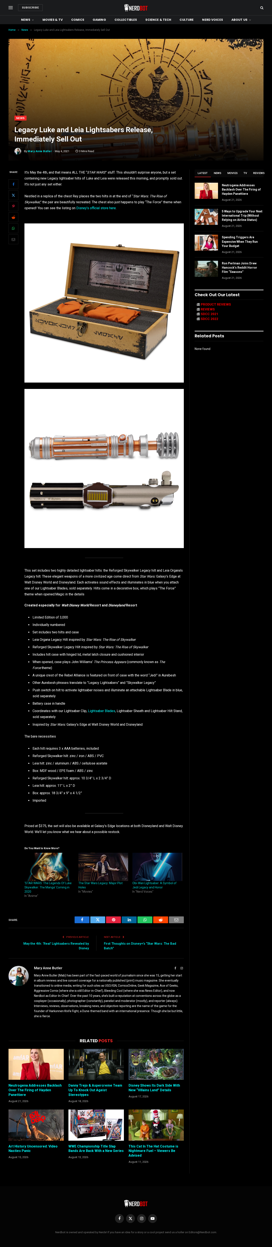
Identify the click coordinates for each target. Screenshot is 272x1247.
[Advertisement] (136, 84)
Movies (232, 173)
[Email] (13, 239)
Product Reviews (216, 304)
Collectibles (126, 20)
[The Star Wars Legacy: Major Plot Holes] (103, 867)
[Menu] (10, 8)
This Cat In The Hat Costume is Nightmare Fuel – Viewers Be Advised (153, 1151)
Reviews (259, 173)
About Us (239, 20)
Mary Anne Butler (40, 151)
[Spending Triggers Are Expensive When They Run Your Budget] (206, 243)
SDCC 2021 (209, 314)
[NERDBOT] (136, 7)
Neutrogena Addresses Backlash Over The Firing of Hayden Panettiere (35, 1090)
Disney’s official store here (96, 208)
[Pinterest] (13, 206)
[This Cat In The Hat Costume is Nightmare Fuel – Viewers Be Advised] (156, 1125)
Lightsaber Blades (101, 711)
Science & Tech (158, 20)
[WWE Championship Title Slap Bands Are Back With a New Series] (96, 1125)
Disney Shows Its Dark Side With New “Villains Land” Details (154, 1087)
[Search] (261, 8)
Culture (187, 20)
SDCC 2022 (209, 319)
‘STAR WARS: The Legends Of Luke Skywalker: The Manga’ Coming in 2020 (48, 887)
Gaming (99, 20)
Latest (203, 173)
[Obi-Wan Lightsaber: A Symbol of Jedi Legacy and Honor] (157, 867)
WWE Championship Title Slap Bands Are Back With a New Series (96, 1148)
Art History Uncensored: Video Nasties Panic (33, 1148)
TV (245, 173)
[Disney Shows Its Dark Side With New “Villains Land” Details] (156, 1064)
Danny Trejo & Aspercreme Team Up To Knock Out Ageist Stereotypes (95, 1090)
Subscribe (30, 7)
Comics (77, 20)
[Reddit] (13, 217)
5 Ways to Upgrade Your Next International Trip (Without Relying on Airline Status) (242, 216)
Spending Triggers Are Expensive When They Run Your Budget (240, 241)
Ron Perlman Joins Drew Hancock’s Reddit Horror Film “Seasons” (239, 268)
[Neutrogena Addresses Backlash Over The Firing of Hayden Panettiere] (36, 1064)
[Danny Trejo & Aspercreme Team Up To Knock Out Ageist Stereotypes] (96, 1064)
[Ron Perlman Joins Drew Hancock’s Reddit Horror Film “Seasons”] (206, 269)
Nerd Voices (212, 20)
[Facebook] (13, 184)
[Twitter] (13, 195)
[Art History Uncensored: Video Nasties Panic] (36, 1125)
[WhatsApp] (13, 228)
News (25, 20)
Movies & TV (52, 20)
